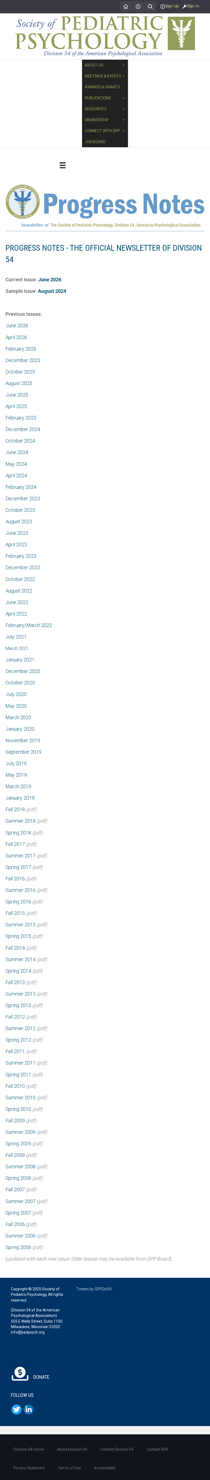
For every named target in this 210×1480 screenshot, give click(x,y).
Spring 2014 (18, 971)
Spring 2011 (18, 1074)
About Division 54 (72, 1449)
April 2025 (16, 406)
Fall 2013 (15, 982)
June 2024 (16, 452)
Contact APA (157, 1449)
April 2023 (16, 544)
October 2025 (20, 372)
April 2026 (16, 337)
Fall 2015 (15, 913)
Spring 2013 (18, 1005)
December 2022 (22, 567)
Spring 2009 (18, 1143)
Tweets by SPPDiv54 (94, 1289)
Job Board (95, 142)
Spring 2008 (18, 1178)
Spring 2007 (18, 1213)
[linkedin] (29, 1409)
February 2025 (20, 418)
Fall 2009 (15, 1120)
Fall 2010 (15, 1086)
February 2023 (20, 556)
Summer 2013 (20, 994)
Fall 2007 (15, 1189)
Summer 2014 (20, 959)
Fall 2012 (15, 1017)
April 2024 (16, 475)
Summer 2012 (20, 1028)
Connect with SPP (102, 131)
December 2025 (22, 360)
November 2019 (22, 740)
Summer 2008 (20, 1166)
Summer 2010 (20, 1097)
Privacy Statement (29, 1468)
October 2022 (20, 579)
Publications (98, 98)
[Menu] (62, 165)
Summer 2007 (20, 1201)
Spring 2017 (18, 867)
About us (94, 65)
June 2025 (16, 395)
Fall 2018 (15, 809)
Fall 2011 (15, 1051)
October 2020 (20, 683)
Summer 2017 (20, 855)
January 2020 (19, 729)
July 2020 (16, 694)
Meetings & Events (103, 76)
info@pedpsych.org (28, 1332)
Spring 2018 (18, 833)
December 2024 (22, 429)
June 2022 (16, 602)
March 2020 (18, 717)
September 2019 (23, 752)
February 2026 (20, 349)
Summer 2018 (20, 821)
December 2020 (22, 671)
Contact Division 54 (116, 1449)
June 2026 (49, 279)
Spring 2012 (18, 1040)
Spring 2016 (18, 901)
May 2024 (16, 464)
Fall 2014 (15, 948)
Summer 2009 (20, 1132)
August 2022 (18, 591)
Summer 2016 (20, 890)
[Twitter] (16, 1409)
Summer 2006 (20, 1236)
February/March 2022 (28, 625)
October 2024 (20, 441)
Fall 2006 (15, 1224)
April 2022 (16, 614)
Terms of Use (69, 1468)
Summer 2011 (20, 1063)
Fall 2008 (15, 1155)
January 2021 (19, 660)
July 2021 (16, 637)
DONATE (40, 1377)
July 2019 (16, 763)
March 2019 (18, 786)
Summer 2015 (20, 924)
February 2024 (20, 487)
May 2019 (16, 775)
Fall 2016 (15, 878)
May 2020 (16, 706)
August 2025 (18, 383)
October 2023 (20, 510)
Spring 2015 (18, 936)
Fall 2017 (15, 844)
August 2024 (52, 291)
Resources (96, 109)
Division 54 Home (28, 1449)
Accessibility (105, 1468)
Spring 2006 (18, 1247)
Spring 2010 (18, 1109)
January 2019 (19, 798)
